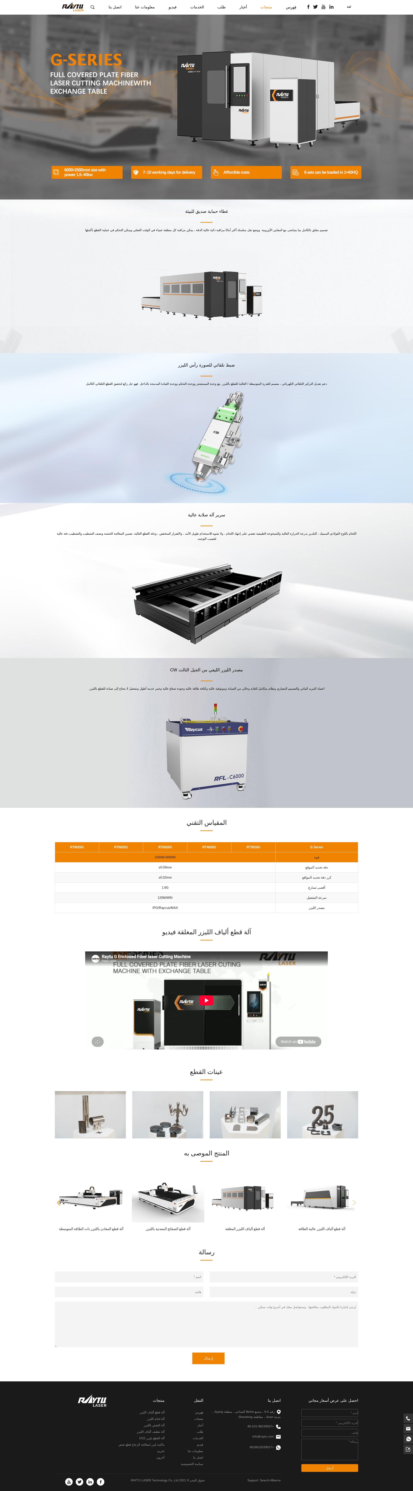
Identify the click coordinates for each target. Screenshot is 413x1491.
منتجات (266, 7)
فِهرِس (291, 7)
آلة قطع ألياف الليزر (152, 1412)
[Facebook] (308, 6)
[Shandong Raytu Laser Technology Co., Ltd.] (72, 6)
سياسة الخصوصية (192, 1464)
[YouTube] (323, 6)
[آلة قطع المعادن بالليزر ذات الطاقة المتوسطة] (91, 1198)
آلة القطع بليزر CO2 (152, 1438)
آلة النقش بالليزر (154, 1425)
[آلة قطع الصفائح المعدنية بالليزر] (168, 1198)
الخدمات (197, 7)
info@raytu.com (263, 1436)
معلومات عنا (145, 7)
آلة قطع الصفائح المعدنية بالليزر (168, 1229)
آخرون (160, 1457)
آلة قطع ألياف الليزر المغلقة (245, 1229)
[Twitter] (315, 6)
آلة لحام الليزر (156, 1418)
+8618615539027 (262, 1447)
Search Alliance (270, 1480)
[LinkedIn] (331, 6)
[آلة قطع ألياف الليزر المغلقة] (245, 1198)
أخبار (243, 7)
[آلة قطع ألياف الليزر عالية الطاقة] (322, 1198)
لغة (349, 6)
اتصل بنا (115, 7)
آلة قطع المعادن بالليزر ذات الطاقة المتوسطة (91, 1229)
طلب (221, 7)
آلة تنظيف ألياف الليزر (151, 1431)
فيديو (173, 7)
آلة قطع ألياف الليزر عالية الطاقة (321, 1229)
